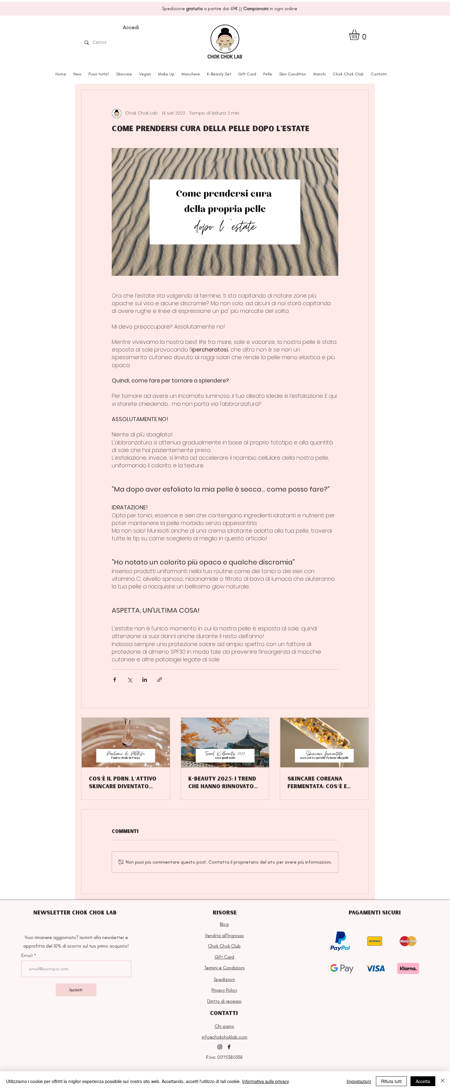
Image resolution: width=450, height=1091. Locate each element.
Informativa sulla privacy (265, 1081)
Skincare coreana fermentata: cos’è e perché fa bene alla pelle (317, 782)
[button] (360, 34)
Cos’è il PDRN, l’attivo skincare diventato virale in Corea (122, 782)
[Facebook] (229, 1047)
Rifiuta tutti (391, 1081)
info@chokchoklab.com (224, 1037)
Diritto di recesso (224, 1001)
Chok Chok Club (224, 946)
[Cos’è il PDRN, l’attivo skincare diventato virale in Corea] (125, 742)
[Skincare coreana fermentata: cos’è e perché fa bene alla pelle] (324, 742)
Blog (224, 924)
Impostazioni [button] (359, 1081)
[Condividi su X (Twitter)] (130, 679)
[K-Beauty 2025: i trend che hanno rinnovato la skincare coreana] (225, 742)
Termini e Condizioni (224, 968)
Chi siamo (224, 1026)
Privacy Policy (224, 990)
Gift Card (224, 957)
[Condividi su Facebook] (115, 679)
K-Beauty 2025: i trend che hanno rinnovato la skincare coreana (222, 782)
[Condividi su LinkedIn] (145, 679)
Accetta (423, 1081)
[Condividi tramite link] (160, 679)
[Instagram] (220, 1047)
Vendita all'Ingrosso (224, 935)
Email (27, 955)
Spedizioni (224, 979)
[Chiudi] (442, 1081)
